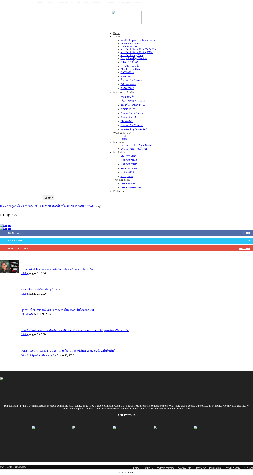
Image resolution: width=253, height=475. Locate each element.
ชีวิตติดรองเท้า (129, 164)
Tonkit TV (49, 2)
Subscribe (244, 248)
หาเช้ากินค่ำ (127, 97)
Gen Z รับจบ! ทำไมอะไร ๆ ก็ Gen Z (41, 289)
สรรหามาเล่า (128, 109)
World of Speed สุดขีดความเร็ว (138, 40)
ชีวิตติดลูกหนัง (129, 160)
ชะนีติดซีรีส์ (127, 172)
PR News (138, 2)
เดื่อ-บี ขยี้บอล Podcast (133, 101)
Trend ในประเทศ (130, 183)
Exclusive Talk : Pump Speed (136, 145)
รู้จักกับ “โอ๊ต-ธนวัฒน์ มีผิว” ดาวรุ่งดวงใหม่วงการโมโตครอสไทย (57, 310)
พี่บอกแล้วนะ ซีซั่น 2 (132, 113)
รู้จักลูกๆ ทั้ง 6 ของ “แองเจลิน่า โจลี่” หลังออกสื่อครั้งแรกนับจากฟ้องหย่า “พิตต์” (51, 206)
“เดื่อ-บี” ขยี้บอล (129, 62)
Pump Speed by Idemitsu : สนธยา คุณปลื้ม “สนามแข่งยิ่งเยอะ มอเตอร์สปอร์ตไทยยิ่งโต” (69, 350)
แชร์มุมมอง (127, 176)
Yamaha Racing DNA (132, 55)
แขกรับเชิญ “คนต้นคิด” (134, 129)
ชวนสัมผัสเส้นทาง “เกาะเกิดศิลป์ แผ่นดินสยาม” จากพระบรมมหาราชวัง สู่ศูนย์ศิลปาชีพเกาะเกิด (75, 330)
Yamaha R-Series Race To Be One (138, 49)
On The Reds (127, 72)
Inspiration (109, 2)
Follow (246, 240)
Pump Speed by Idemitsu (134, 58)
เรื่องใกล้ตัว (127, 121)
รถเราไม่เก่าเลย (129, 168)
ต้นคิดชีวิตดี (127, 88)
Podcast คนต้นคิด (65, 2)
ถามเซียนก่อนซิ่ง (130, 66)
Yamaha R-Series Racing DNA (137, 52)
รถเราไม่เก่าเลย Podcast (134, 105)
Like (248, 232)
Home (39, 2)
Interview (97, 2)
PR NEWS (27, 314)
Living (124, 139)
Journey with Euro (130, 43)
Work (123, 136)
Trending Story (124, 2)
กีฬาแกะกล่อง (128, 84)
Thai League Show (130, 69)
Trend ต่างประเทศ (131, 187)
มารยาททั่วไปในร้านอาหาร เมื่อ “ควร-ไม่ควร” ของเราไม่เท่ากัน (57, 269)
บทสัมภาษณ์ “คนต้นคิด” (134, 148)
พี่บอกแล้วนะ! (128, 117)
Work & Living (83, 2)
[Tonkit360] (126, 17)
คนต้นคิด (126, 76)
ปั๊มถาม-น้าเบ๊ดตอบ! (132, 80)
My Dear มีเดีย (128, 156)
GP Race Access (129, 46)
